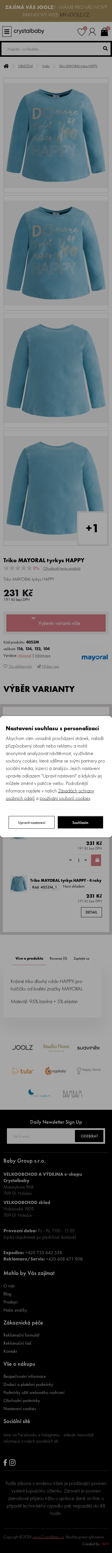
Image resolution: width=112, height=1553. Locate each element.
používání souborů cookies (65, 798)
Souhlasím (80, 822)
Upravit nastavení (31, 822)
